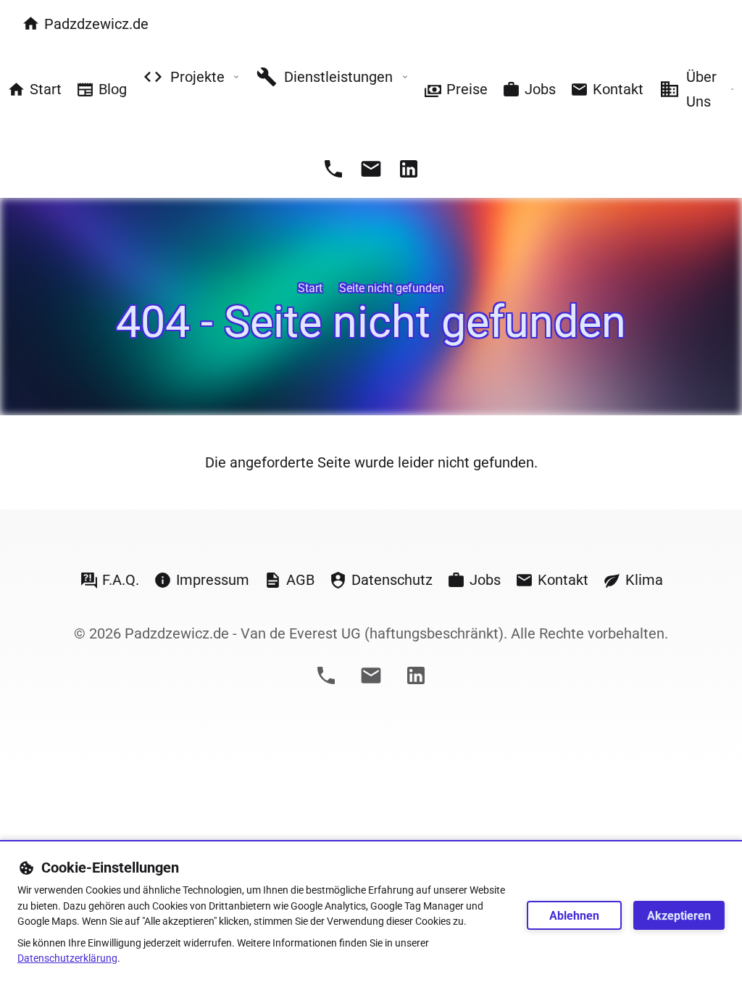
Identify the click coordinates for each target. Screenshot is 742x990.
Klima (644, 579)
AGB (300, 579)
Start (46, 89)
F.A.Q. (120, 579)
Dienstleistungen (338, 77)
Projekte (197, 77)
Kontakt (618, 89)
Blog (113, 89)
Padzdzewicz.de (96, 24)
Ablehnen (574, 916)
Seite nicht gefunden (391, 288)
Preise (467, 89)
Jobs (540, 89)
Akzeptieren (679, 916)
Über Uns (701, 89)
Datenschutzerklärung (67, 958)
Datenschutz (392, 579)
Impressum (212, 579)
